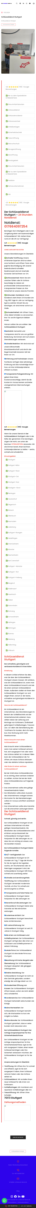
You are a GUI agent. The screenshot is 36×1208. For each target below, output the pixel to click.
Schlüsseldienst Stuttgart (8, 24)
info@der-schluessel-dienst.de (18, 1182)
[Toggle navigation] (34, 3)
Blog (18, 1191)
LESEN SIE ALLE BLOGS (18, 1137)
